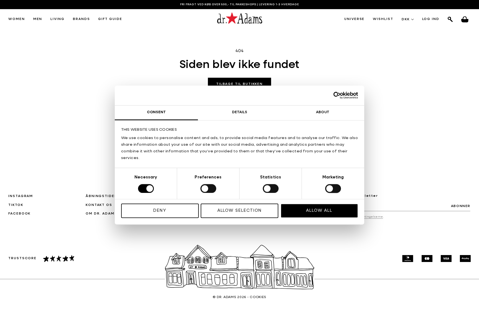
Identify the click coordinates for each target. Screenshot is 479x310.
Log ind (430, 19)
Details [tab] (239, 112)
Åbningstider (101, 196)
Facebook (19, 213)
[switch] (208, 188)
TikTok (15, 205)
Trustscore (22, 258)
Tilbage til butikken (239, 84)
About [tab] (322, 112)
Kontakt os (99, 205)
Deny (159, 211)
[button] (16, 19)
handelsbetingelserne (365, 216)
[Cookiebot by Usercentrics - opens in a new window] (334, 95)
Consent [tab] (156, 112)
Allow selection (239, 211)
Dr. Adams (226, 297)
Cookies (258, 297)
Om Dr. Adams (101, 213)
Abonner (460, 206)
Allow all (319, 211)
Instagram (20, 196)
